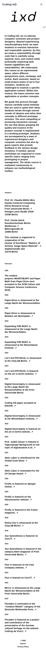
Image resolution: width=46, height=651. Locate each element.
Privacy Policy (23, 647)
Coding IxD (9, 4)
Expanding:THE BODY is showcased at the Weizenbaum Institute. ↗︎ (21, 345)
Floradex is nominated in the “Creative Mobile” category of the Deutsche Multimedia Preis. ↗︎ (22, 606)
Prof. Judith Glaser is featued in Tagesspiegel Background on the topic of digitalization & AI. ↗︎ (22, 445)
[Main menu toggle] (41, 4)
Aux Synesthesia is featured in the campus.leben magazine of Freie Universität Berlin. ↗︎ (23, 552)
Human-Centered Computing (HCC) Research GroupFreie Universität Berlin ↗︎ (20, 206)
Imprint (23, 643)
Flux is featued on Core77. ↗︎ (20, 577)
